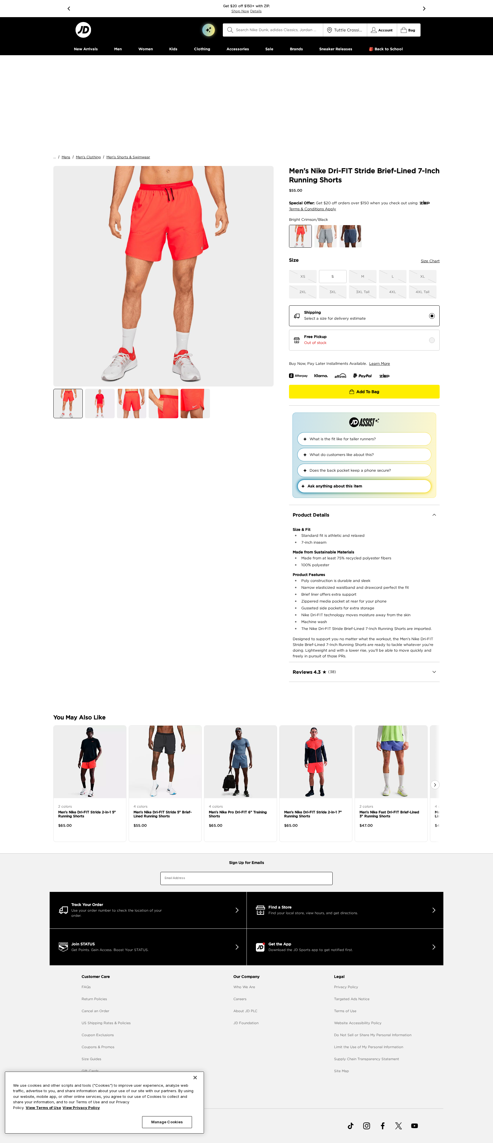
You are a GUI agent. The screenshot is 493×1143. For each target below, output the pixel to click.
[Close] (195, 1077)
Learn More (379, 363)
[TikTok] (350, 1125)
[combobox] (273, 30)
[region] (104, 1102)
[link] (83, 30)
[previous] (68, 8)
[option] (163, 276)
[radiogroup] (364, 328)
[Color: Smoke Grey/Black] (325, 236)
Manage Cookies (167, 1122)
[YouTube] (414, 1125)
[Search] (230, 30)
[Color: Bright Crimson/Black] (300, 236)
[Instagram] (366, 1125)
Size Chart (430, 261)
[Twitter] (398, 1125)
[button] (208, 30)
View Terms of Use (43, 1107)
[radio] (432, 316)
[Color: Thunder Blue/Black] (350, 236)
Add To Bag (367, 391)
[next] (424, 8)
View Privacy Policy (81, 1107)
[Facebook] (382, 1125)
